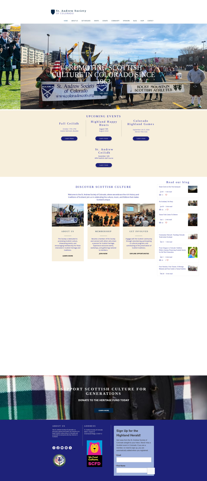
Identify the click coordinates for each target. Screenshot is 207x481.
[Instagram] (53, 384)
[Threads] (70, 384)
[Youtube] (62, 384)
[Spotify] (66, 384)
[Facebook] (58, 384)
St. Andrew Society (71, 10)
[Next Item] (203, 66)
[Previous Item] (3, 66)
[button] (86, 21)
